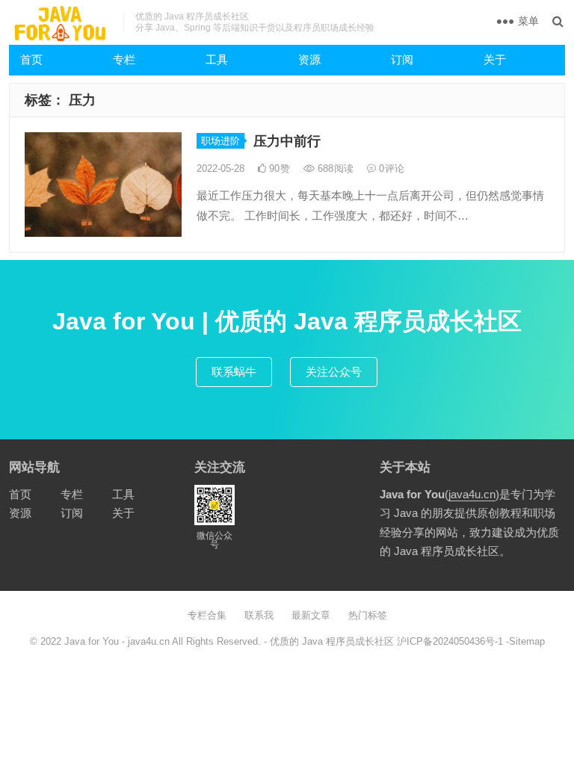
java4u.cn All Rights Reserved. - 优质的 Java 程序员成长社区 (262, 641)
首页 (31, 59)
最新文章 (310, 615)
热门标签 (367, 615)
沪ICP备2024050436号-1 (450, 641)
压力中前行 (287, 141)
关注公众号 (334, 371)
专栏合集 (207, 615)
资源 (309, 59)
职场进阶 (220, 140)
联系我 (259, 615)
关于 (495, 59)
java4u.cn (472, 494)
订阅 (402, 59)
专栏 (124, 59)
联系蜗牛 (234, 371)
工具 (217, 59)
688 (334, 168)
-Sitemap (524, 641)
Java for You (91, 641)
